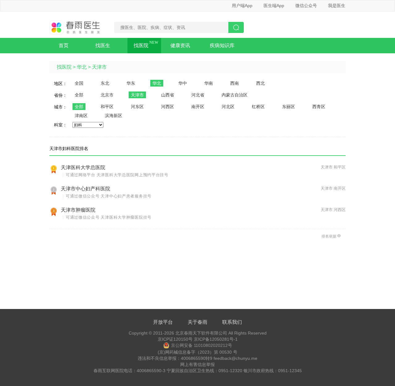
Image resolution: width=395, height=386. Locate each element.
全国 (79, 83)
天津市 (99, 67)
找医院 (141, 45)
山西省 (167, 94)
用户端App (242, 5)
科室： (60, 124)
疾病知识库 (222, 45)
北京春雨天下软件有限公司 (201, 333)
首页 (64, 45)
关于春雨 (197, 322)
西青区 (318, 106)
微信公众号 (306, 5)
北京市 (107, 94)
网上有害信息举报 (197, 364)
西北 (260, 83)
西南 (234, 83)
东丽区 (288, 106)
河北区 (228, 106)
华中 (182, 83)
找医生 (102, 45)
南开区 (197, 106)
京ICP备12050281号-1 (216, 339)
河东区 (137, 106)
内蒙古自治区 (234, 94)
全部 (79, 94)
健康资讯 (180, 45)
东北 (105, 83)
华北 (82, 67)
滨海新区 (113, 115)
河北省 (197, 94)
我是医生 (336, 5)
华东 (131, 83)
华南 (208, 83)
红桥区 (258, 106)
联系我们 (232, 322)
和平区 (107, 106)
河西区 (167, 106)
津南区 (81, 115)
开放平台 (163, 322)
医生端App (274, 5)
